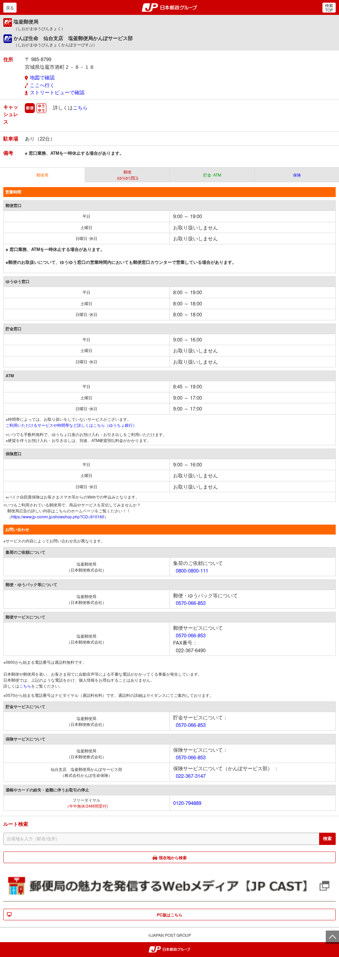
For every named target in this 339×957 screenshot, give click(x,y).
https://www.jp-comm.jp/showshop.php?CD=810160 (57, 516)
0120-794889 (187, 802)
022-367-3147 (191, 775)
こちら (80, 106)
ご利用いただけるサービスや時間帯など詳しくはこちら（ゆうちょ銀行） (71, 425)
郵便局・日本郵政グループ (169, 7)
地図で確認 (42, 77)
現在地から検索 (173, 857)
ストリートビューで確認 (57, 92)
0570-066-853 (191, 602)
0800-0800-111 (192, 570)
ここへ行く (42, 84)
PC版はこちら (169, 915)
